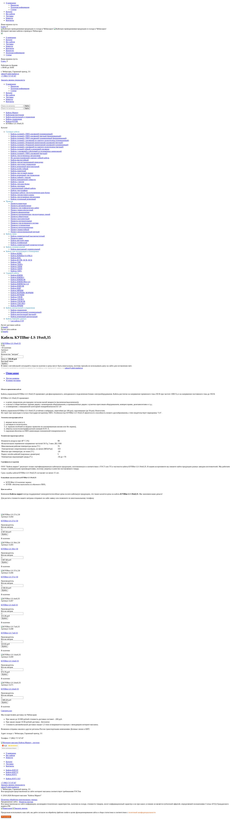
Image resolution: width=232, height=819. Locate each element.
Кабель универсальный (15, 247)
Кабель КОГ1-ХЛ (13, 779)
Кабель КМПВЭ (17, 277)
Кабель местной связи (20, 240)
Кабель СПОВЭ (17, 299)
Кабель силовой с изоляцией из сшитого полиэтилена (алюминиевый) (40, 140)
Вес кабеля (10, 14)
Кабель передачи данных (16, 319)
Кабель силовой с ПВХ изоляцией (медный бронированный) (36, 136)
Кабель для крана (18, 186)
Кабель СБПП (16, 269)
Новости (9, 18)
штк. (3, 27)
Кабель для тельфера (19, 190)
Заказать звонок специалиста (13, 80)
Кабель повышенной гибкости (23, 180)
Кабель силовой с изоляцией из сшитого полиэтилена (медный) (37, 147)
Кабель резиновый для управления (25, 175)
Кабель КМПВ (17, 275)
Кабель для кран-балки (20, 184)
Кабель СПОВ (16, 297)
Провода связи (17, 238)
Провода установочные (20, 225)
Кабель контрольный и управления (20, 117)
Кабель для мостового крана (22, 195)
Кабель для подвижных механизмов (25, 156)
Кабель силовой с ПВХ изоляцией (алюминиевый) (32, 134)
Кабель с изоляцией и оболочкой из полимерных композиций (36, 151)
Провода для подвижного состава (24, 223)
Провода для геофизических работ (25, 208)
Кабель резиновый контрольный (24, 317)
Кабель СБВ (16, 262)
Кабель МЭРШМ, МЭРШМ (22, 293)
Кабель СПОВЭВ (18, 301)
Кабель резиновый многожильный (25, 166)
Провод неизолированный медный (25, 232)
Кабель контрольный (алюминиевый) (26, 312)
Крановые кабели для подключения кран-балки (30, 193)
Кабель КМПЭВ (17, 286)
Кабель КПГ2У (12, 770)
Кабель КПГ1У (12, 772)
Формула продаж (26, 802)
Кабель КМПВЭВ (18, 280)
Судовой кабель (12, 273)
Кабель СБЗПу (17, 264)
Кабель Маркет (12, 113)
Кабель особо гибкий (19, 169)
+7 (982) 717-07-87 (8, 76)
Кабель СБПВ (16, 267)
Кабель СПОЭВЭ (18, 303)
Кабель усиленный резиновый (23, 199)
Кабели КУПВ (12, 121)
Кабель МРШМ (17, 290)
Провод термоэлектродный (22, 210)
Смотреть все (6, 711)
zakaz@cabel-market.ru (10, 74)
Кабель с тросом (17, 182)
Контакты (10, 20)
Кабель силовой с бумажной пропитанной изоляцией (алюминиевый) (39, 145)
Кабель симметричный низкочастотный (27, 245)
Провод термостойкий (20, 230)
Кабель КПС (16, 258)
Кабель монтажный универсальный (25, 249)
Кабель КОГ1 (11, 774)
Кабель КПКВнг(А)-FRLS (21, 256)
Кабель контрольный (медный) (23, 314)
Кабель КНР (16, 288)
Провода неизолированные (22, 227)
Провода (9, 201)
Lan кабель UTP (17, 321)
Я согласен (6, 817)
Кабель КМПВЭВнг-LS (20, 282)
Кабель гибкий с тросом (21, 177)
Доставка (9, 16)
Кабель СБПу (16, 271)
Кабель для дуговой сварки (22, 173)
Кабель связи (11, 234)
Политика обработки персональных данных (19, 800)
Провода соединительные (21, 221)
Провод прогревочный (20, 219)
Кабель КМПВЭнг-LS (20, 284)
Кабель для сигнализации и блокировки (22, 251)
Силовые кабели (12, 132)
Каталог (9, 12)
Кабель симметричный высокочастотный (28, 236)
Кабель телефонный (19, 243)
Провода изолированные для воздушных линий (30, 214)
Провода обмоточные (19, 217)
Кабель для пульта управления (23, 164)
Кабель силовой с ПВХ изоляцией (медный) (29, 153)
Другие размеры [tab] (12, 378)
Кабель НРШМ (17, 306)
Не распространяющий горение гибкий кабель (30, 158)
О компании (11, 3)
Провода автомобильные (21, 206)
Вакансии (15, 5)
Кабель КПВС (16, 253)
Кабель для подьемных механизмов (25, 197)
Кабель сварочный (18, 171)
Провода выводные (19, 203)
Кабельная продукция (15, 115)
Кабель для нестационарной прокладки (27, 162)
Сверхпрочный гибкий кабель (23, 188)
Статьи (13, 9)
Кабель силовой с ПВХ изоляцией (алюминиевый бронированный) (39, 138)
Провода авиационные (20, 212)
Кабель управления (14, 119)
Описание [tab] (12, 373)
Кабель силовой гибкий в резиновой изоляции (30, 149)
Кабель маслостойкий (20, 160)
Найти (27, 106)
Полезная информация (20, 7)
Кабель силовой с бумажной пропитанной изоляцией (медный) (37, 143)
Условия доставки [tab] (13, 380)
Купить (4, 363)
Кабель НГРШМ (17, 295)
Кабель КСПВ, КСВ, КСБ (21, 260)
